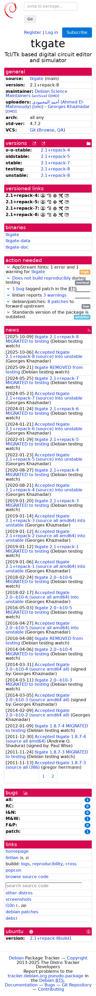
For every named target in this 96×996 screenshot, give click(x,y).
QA (60, 130)
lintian (12, 857)
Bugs (50, 984)
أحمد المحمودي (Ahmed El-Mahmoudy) (45, 104)
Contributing (51, 989)
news (12, 330)
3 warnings (54, 295)
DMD (54, 96)
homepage (17, 851)
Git (33, 130)
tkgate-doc (17, 247)
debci (11, 918)
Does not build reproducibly (41, 278)
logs (25, 863)
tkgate (36, 78)
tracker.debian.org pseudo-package (45, 975)
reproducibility (47, 863)
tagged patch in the (50, 289)
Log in (51, 32)
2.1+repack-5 (55, 156)
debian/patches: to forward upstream (47, 304)
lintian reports (50, 295)
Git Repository (76, 984)
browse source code (27, 876)
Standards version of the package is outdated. (47, 314)
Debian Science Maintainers (36, 93)
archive (39, 96)
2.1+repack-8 (55, 169)
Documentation (21, 984)
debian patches (22, 911)
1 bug (18, 288)
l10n (10, 905)
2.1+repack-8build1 (51, 938)
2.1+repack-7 (55, 162)
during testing (47, 280)
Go (30, 19)
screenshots (18, 899)
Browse (46, 130)
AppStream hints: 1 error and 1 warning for (47, 269)
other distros (19, 892)
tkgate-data (18, 240)
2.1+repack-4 (55, 150)
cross (71, 863)
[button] (8, 267)
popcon (13, 870)
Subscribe (77, 32)
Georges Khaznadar (69, 106)
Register (32, 32)
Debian (16, 958)
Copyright (77, 958)
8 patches (57, 301)
